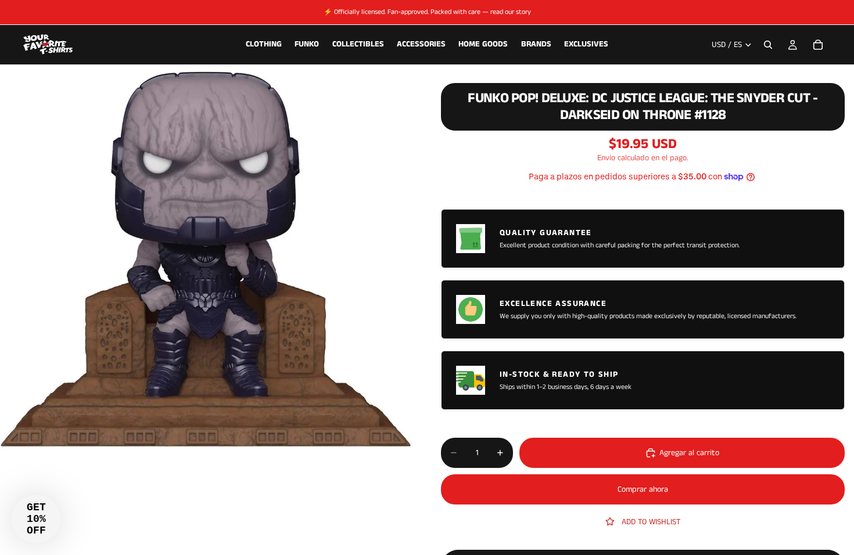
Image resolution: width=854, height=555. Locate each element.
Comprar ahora (643, 489)
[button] (36, 519)
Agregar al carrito (689, 453)
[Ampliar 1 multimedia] (206, 258)
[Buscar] (768, 44)
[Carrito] (818, 44)
